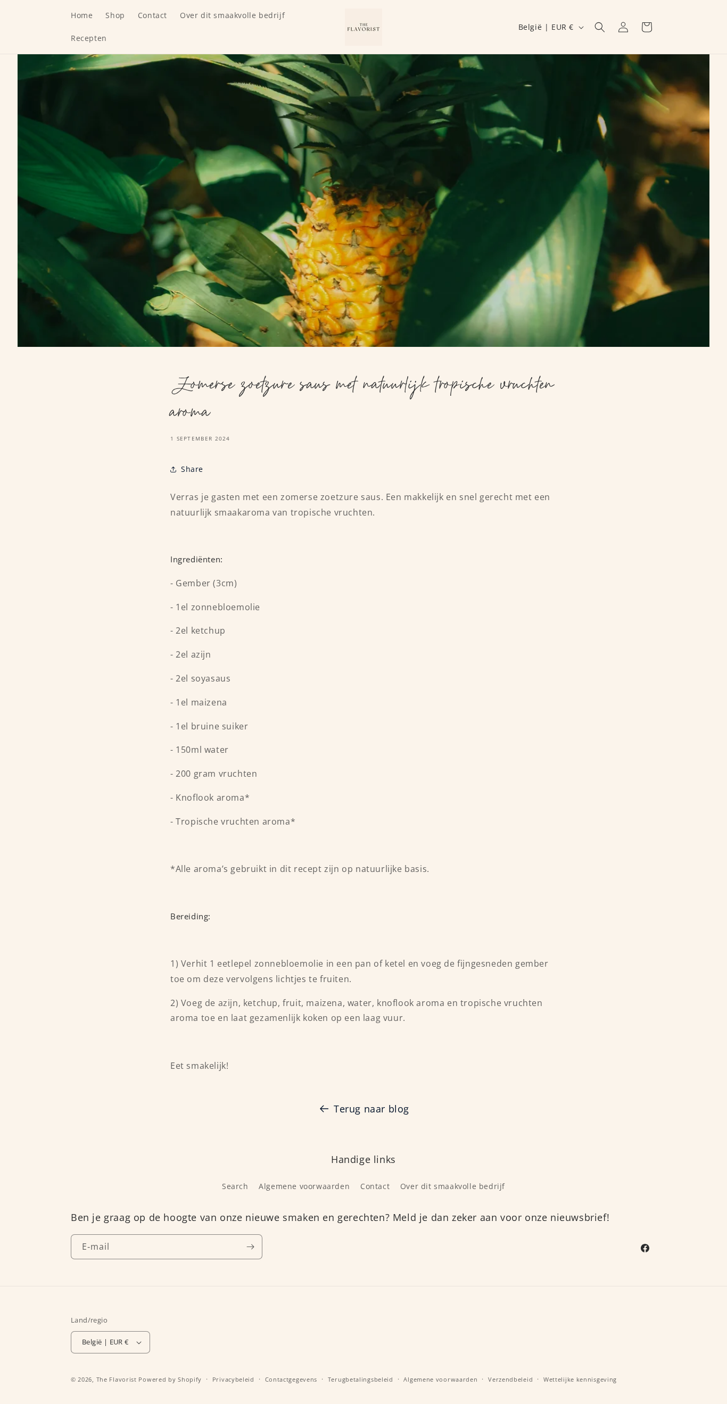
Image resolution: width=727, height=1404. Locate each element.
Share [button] (192, 469)
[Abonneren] (250, 1246)
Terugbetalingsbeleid (360, 1379)
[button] (600, 27)
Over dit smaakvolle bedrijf (452, 1186)
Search (235, 1186)
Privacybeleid (233, 1379)
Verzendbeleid (510, 1379)
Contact (375, 1186)
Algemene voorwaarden (304, 1186)
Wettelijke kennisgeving (580, 1379)
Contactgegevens (291, 1379)
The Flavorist (116, 1379)
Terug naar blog (371, 1108)
